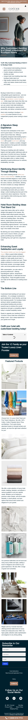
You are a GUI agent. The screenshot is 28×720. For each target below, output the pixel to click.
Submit (5, 663)
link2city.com (12, 714)
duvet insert (15, 141)
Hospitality (3, 55)
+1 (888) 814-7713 (15, 718)
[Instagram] (14, 698)
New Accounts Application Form (14, 673)
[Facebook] (20, 698)
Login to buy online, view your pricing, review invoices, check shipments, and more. (14, 2)
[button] (4, 9)
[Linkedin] (7, 698)
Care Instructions (14, 671)
